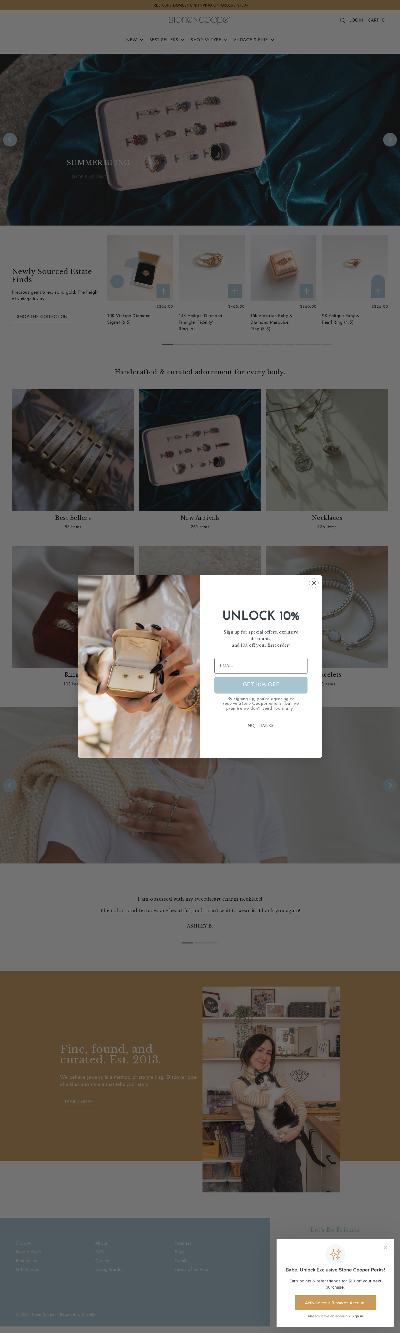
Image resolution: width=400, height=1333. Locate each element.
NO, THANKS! (261, 726)
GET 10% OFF (261, 685)
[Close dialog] (313, 583)
